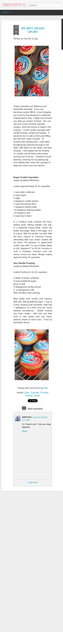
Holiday (29, 395)
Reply (24, 431)
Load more (32, 482)
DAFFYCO (26, 417)
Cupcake (35, 392)
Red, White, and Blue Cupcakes (32, 30)
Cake (26, 392)
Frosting (44, 392)
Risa (46, 387)
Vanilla (37, 395)
